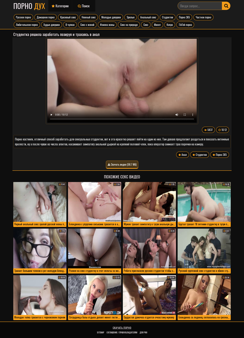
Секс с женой (87, 25)
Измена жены (107, 25)
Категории (62, 5)
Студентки (167, 17)
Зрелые (130, 17)
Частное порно (203, 17)
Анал (184, 155)
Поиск (85, 5)
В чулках (70, 25)
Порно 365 (184, 17)
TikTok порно (185, 25)
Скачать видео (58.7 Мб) (123, 164)
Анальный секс (148, 17)
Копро (170, 25)
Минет (157, 25)
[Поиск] (226, 6)
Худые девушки (51, 25)
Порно (29, 6)
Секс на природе (129, 25)
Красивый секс (68, 17)
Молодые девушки (111, 17)
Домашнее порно (45, 17)
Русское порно (23, 17)
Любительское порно (27, 25)
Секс (145, 25)
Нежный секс (89, 17)
